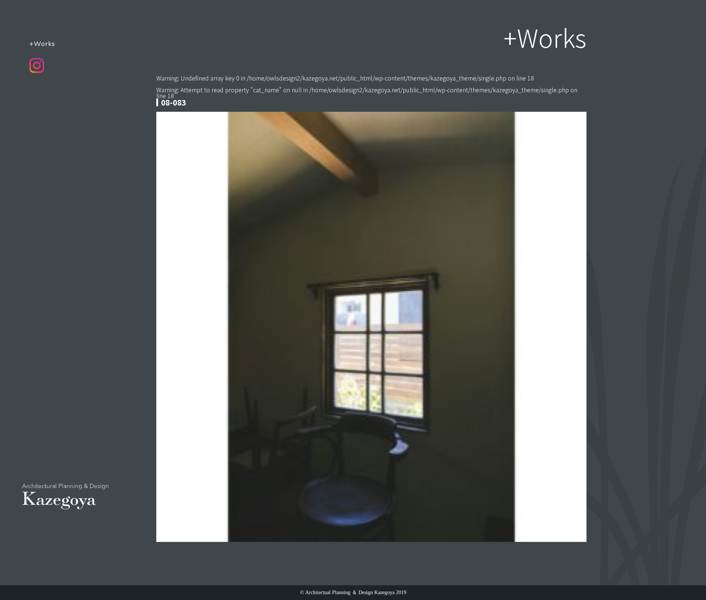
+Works (42, 43)
